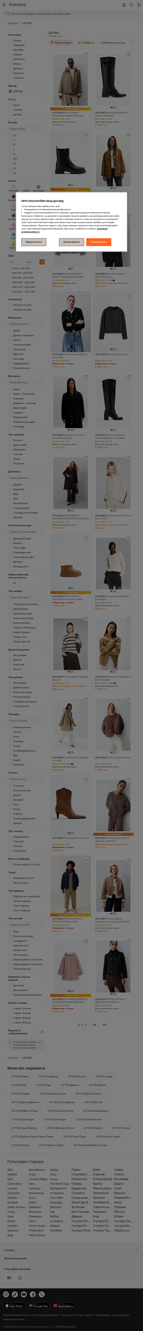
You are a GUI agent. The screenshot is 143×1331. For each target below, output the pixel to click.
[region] (71, 222)
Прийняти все (98, 242)
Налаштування (71, 242)
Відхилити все (34, 242)
